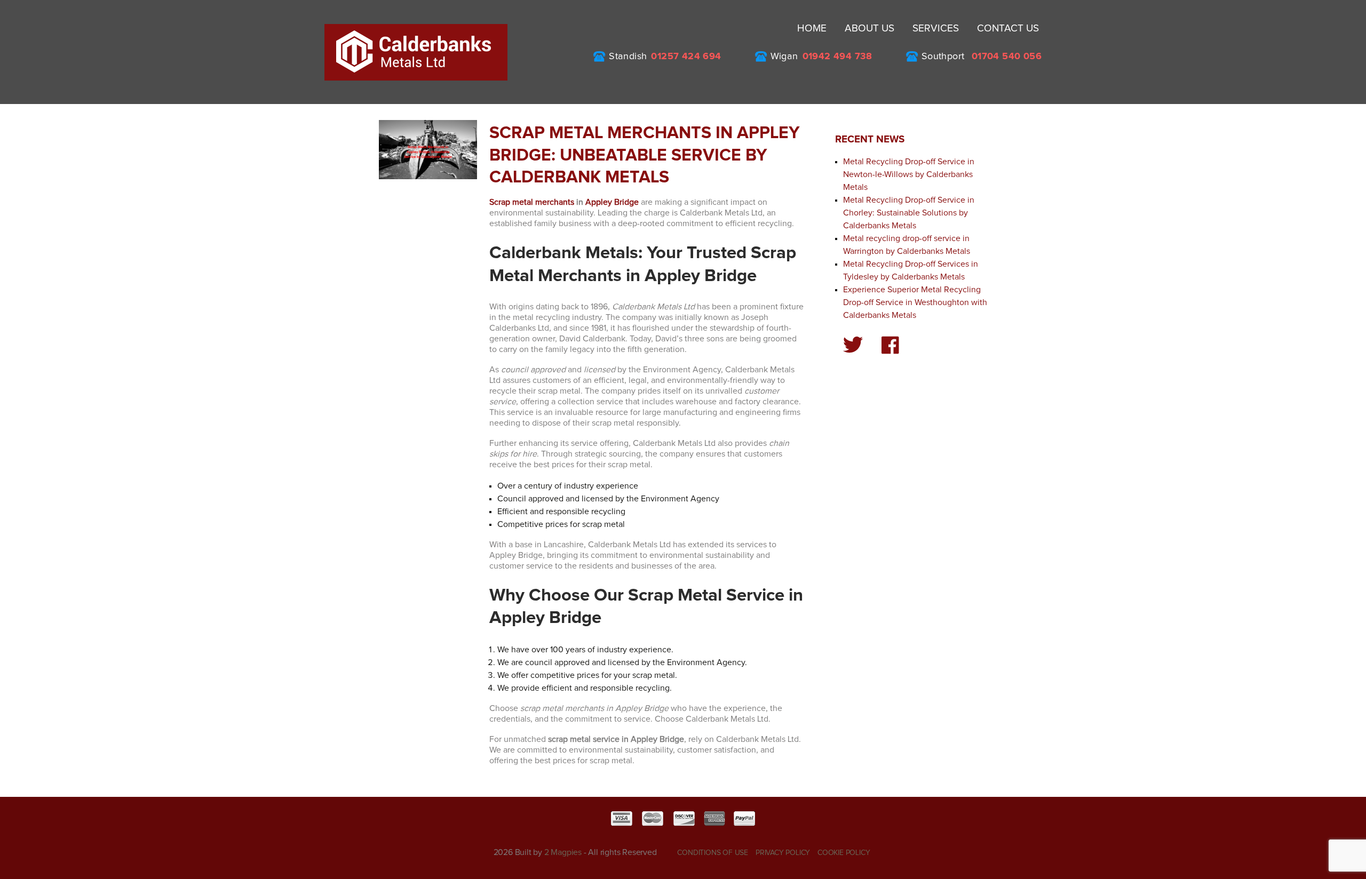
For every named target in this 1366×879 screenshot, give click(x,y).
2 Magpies (563, 852)
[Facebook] (890, 345)
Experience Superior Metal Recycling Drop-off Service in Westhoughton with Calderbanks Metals (915, 302)
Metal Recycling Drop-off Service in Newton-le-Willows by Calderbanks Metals (908, 174)
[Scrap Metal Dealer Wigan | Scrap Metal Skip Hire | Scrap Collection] (415, 51)
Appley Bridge (612, 202)
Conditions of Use (712, 853)
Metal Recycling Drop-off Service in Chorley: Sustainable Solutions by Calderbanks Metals (908, 213)
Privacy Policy (783, 853)
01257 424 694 (686, 56)
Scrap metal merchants (531, 202)
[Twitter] (853, 345)
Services (935, 28)
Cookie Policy (843, 853)
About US (869, 28)
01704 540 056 (1007, 56)
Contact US (1008, 28)
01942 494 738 (837, 56)
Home (812, 28)
